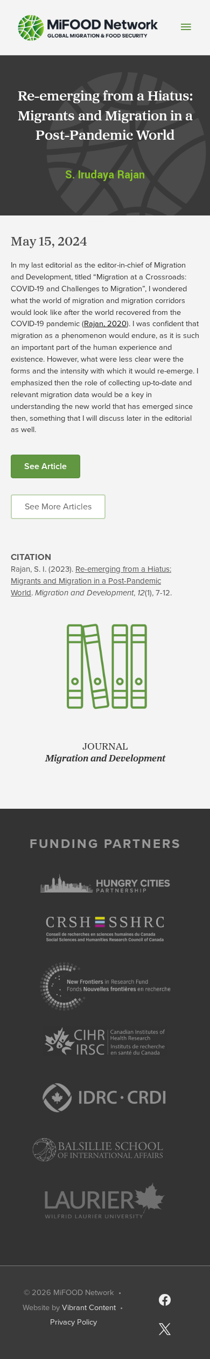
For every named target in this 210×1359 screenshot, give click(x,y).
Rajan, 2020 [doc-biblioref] (105, 323)
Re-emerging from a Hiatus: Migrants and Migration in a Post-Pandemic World (91, 581)
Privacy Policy (73, 1322)
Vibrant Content (89, 1307)
